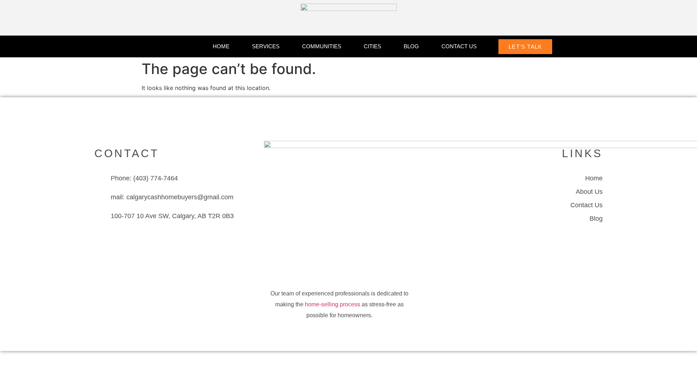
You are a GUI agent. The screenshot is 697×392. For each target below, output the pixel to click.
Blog (411, 46)
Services (266, 46)
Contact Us (459, 46)
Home (221, 46)
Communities (321, 46)
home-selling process (332, 304)
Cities (372, 46)
